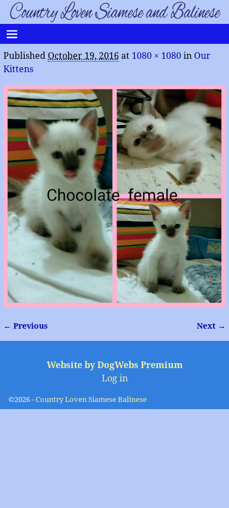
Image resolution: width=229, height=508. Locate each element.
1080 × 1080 (156, 56)
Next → (211, 325)
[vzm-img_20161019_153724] (114, 196)
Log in (115, 378)
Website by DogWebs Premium (115, 365)
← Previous (25, 325)
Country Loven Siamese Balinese (91, 399)
